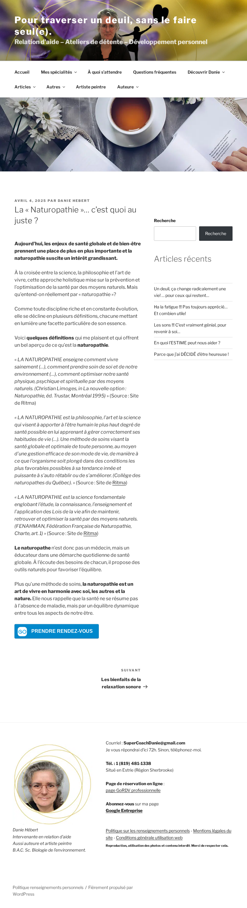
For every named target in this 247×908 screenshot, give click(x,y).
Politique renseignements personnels (48, 887)
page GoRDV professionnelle (133, 790)
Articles (22, 86)
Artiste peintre (91, 86)
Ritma (119, 483)
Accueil (22, 72)
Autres (53, 86)
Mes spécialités (56, 72)
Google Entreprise (124, 810)
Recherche (165, 220)
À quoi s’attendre (105, 72)
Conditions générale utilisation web (149, 837)
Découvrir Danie (204, 72)
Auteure (125, 86)
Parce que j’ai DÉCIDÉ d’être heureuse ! (191, 354)
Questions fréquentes (154, 72)
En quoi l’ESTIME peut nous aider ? (187, 342)
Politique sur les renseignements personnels (148, 830)
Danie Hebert (74, 201)
